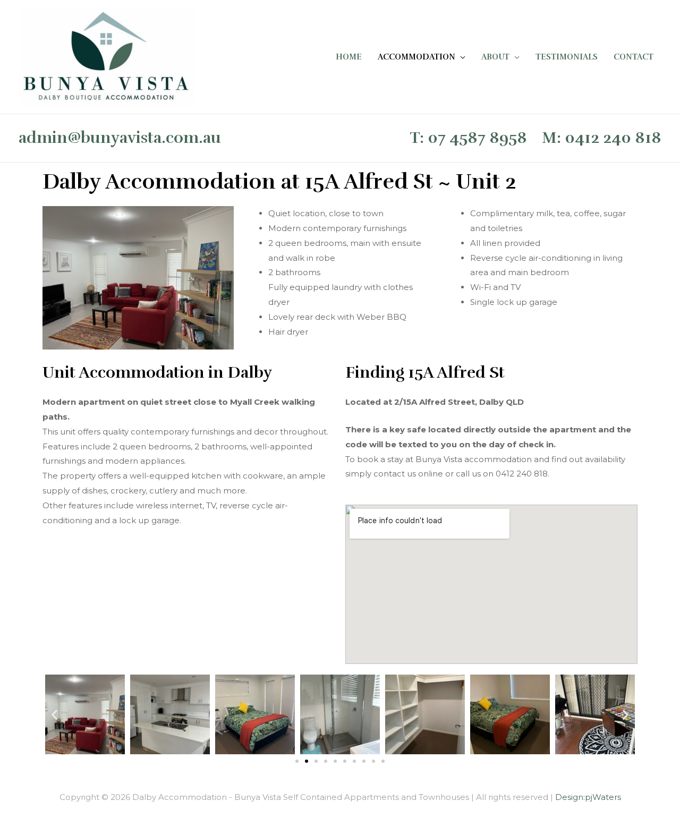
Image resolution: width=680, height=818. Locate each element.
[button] (54, 714)
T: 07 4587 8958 (468, 138)
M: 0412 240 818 (601, 138)
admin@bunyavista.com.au (120, 138)
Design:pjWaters (588, 797)
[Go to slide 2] (306, 761)
